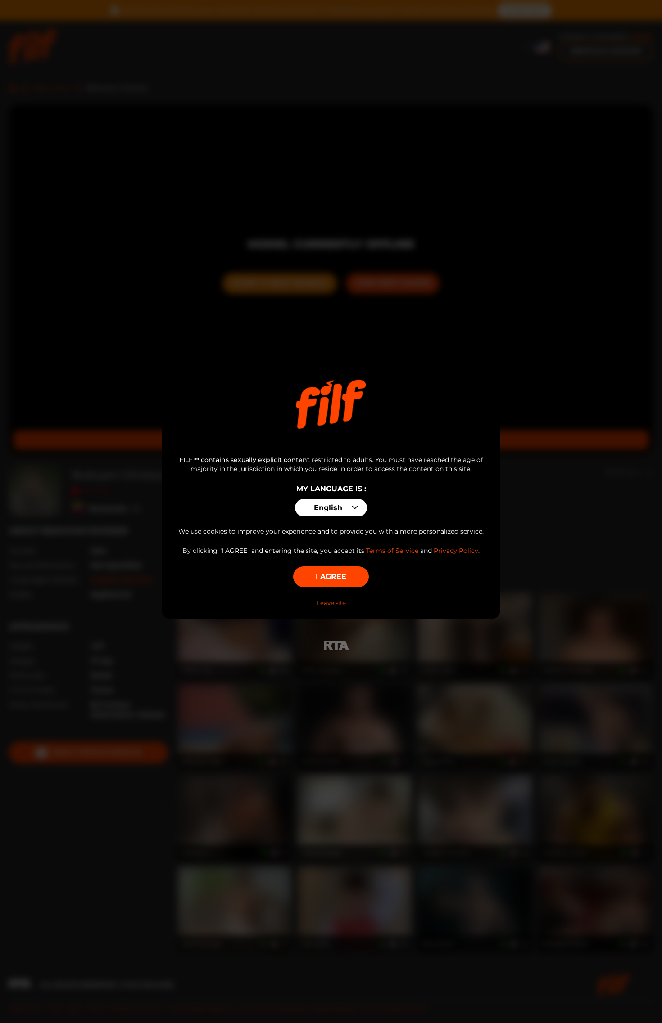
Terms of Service (392, 551)
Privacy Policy (456, 551)
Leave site (331, 602)
